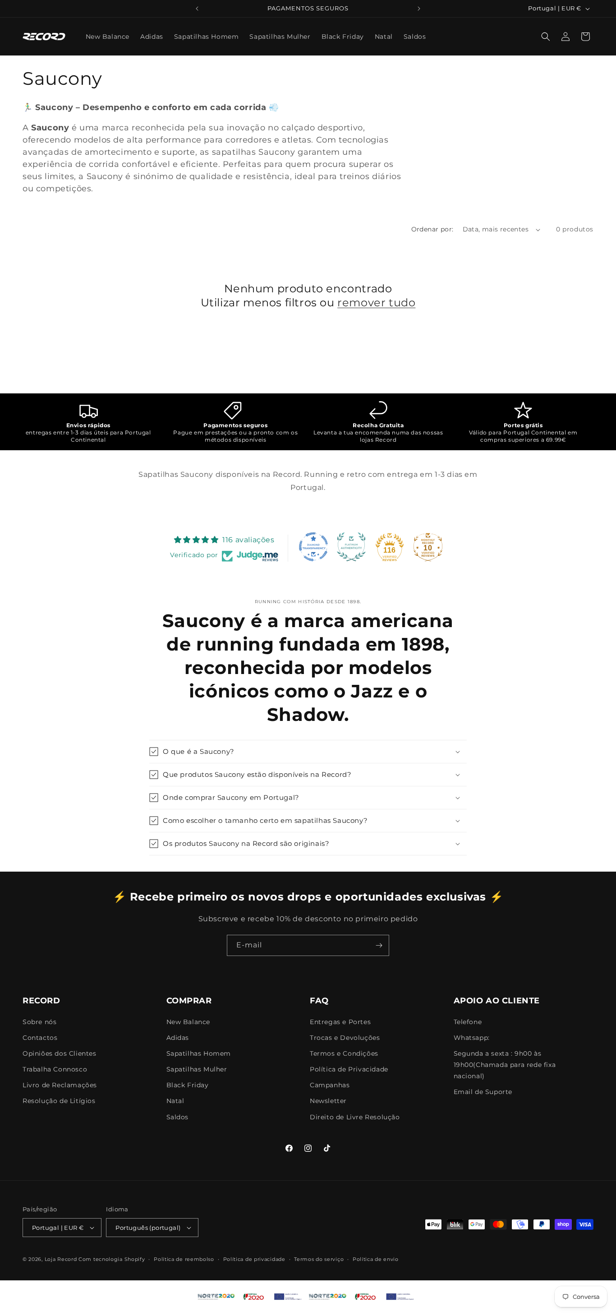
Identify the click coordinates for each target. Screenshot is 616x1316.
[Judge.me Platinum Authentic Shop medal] (351, 546)
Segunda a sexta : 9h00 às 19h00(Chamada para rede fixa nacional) (505, 1064)
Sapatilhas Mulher (196, 1069)
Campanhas (329, 1085)
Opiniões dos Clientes (60, 1053)
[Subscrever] (379, 945)
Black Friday (187, 1085)
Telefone (468, 1022)
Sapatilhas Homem (198, 1053)
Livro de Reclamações (60, 1085)
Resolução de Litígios (59, 1101)
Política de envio (376, 1259)
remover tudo (376, 302)
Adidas (177, 1038)
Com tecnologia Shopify (111, 1259)
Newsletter (328, 1101)
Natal (175, 1101)
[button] (546, 36)
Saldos (177, 1117)
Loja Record (61, 1259)
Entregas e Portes (340, 1022)
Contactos (40, 1038)
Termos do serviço (319, 1259)
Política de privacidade (254, 1259)
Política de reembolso (184, 1259)
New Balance (188, 1022)
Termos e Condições (344, 1053)
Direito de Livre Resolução (355, 1117)
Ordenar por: (432, 229)
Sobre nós (39, 1022)
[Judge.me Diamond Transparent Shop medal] (313, 546)
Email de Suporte (483, 1092)
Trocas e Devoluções (345, 1038)
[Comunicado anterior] (197, 8)
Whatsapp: (472, 1038)
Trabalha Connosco (55, 1069)
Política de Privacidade (349, 1069)
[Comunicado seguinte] (419, 8)
